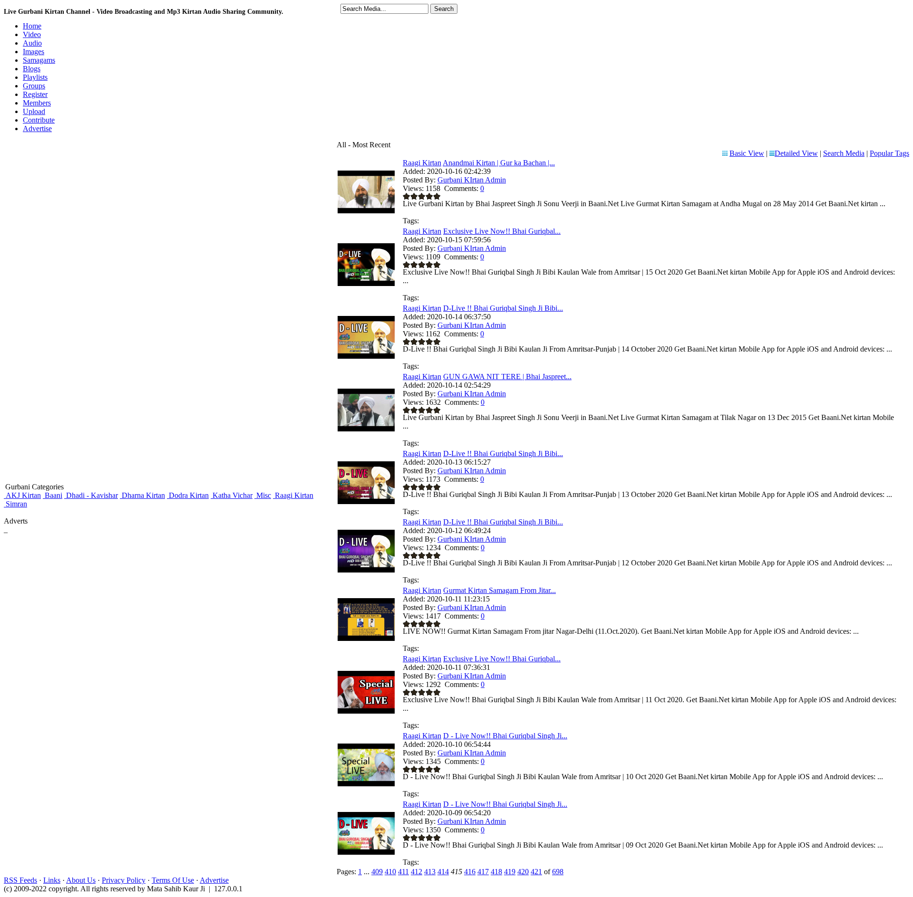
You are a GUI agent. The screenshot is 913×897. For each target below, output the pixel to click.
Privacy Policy (124, 880)
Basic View (746, 153)
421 (536, 872)
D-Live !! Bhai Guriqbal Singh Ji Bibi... (503, 308)
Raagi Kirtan (293, 495)
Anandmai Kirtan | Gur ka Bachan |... (499, 163)
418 (496, 872)
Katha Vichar (232, 495)
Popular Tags (889, 153)
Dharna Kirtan (142, 495)
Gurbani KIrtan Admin (471, 180)
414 (443, 872)
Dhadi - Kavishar (91, 495)
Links (51, 880)
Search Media (843, 153)
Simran (15, 504)
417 (483, 872)
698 (557, 872)
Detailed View (796, 153)
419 (509, 872)
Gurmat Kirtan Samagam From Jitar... (499, 590)
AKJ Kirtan (22, 495)
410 (390, 872)
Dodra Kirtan (188, 495)
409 (377, 872)
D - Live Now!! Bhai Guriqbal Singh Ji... (505, 736)
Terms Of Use (173, 880)
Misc (262, 495)
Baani (52, 495)
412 (416, 872)
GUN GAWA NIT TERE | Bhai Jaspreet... (507, 376)
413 (430, 872)
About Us (81, 880)
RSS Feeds (20, 880)
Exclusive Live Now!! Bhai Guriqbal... (502, 231)
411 (403, 872)
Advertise (214, 880)
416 (470, 872)
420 (523, 872)
